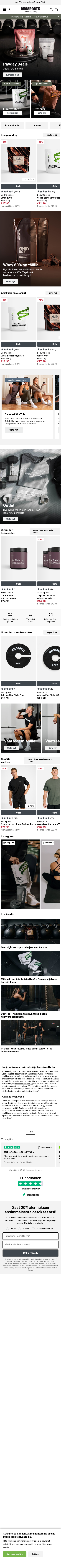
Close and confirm (14, 1554)
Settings (36, 1554)
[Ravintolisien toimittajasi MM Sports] (30, 9)
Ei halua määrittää (45, 1228)
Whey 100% (6, 198)
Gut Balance (7, 595)
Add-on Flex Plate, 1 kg (12, 695)
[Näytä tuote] (7, 191)
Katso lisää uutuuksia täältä (43, 531)
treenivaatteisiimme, (23, 1084)
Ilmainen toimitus (10, 619)
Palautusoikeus (51, 619)
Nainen (26, 1228)
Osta (18, 186)
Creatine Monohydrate (48, 198)
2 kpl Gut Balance (46, 595)
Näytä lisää (52, 135)
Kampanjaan (12, 75)
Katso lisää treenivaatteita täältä (40, 760)
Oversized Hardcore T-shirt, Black (18, 824)
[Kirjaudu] (9, 9)
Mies (13, 1228)
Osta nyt (42, 113)
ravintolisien (38, 1071)
